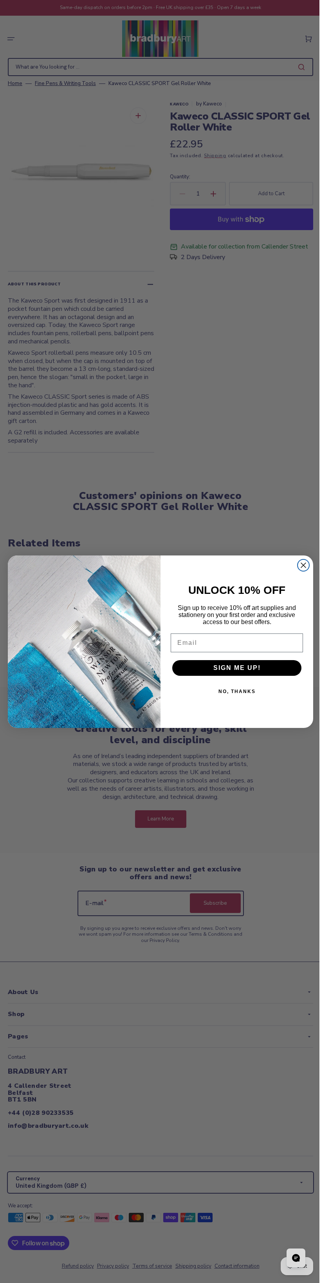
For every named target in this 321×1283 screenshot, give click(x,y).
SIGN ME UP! (234, 667)
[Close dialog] (301, 565)
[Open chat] (290, 1258)
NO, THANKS (233, 691)
